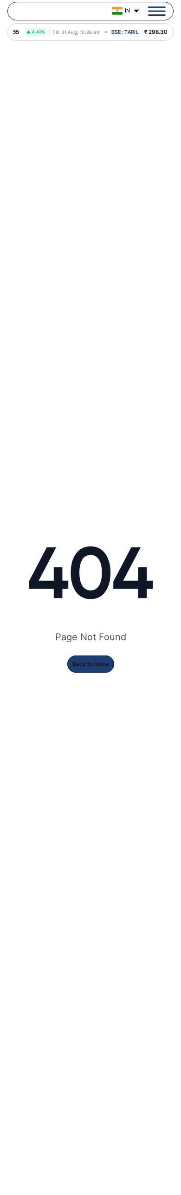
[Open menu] (157, 11)
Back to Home (90, 664)
